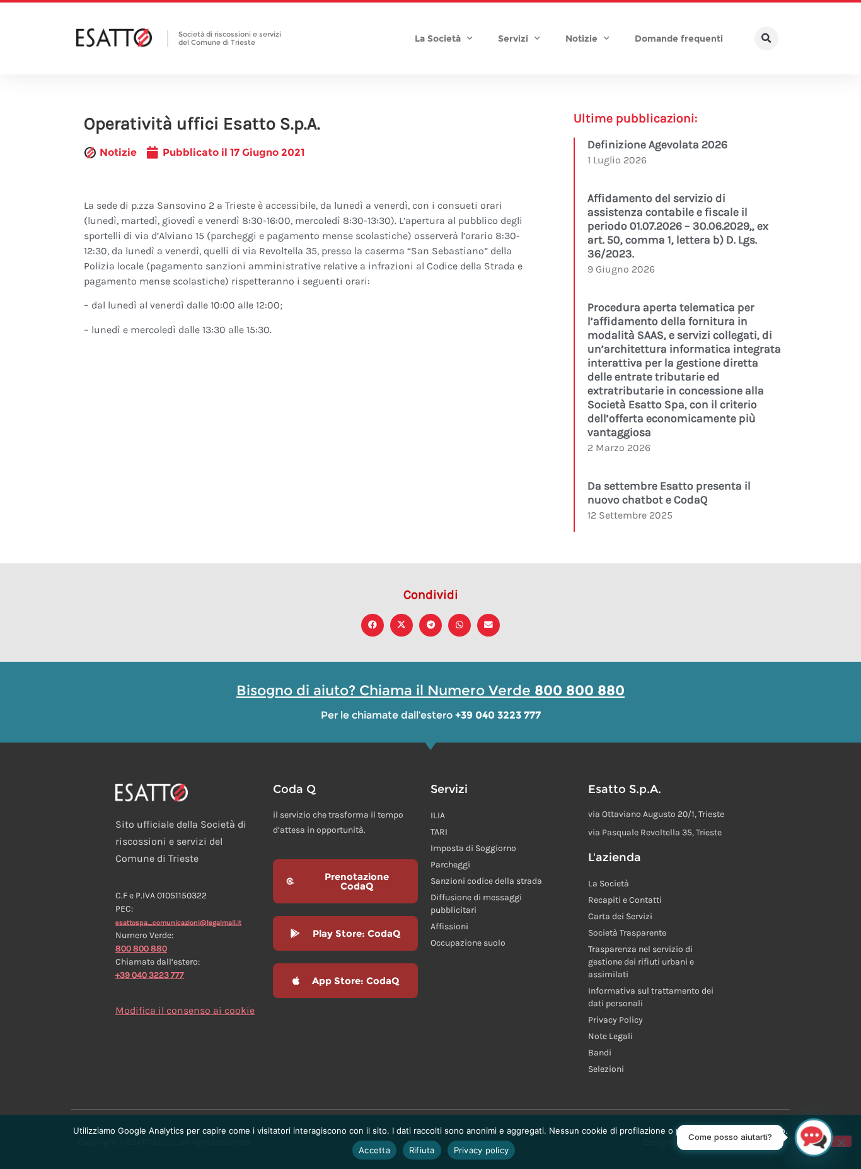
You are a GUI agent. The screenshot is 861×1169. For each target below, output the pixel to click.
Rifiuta (422, 1150)
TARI (439, 831)
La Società (438, 38)
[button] (766, 38)
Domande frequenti (679, 38)
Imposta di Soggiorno (473, 848)
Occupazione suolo (468, 942)
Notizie (581, 38)
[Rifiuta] (841, 1141)
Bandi (599, 1052)
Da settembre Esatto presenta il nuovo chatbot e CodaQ (669, 493)
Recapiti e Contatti (625, 900)
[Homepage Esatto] (114, 38)
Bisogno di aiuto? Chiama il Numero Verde (430, 690)
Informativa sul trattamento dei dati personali (651, 997)
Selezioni (606, 1069)
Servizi (513, 38)
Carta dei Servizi (620, 916)
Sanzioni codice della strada (486, 881)
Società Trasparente (627, 932)
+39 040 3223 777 (149, 975)
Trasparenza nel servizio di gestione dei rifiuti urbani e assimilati (641, 962)
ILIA (437, 815)
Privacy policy (481, 1150)
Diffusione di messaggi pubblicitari (476, 903)
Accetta (374, 1150)
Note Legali (610, 1036)
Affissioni (449, 926)
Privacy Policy (615, 1019)
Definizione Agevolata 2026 (657, 144)
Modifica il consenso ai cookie (185, 1010)
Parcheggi (450, 864)
